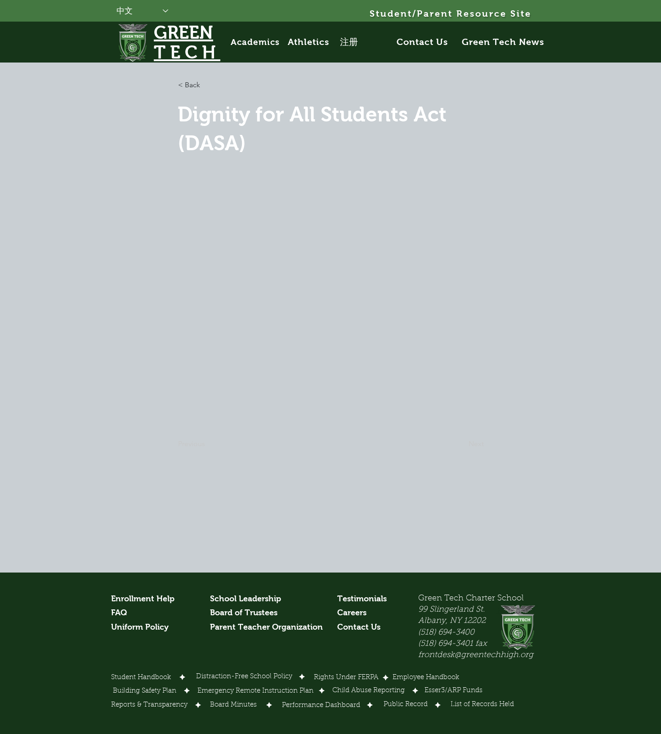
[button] (207, 85)
